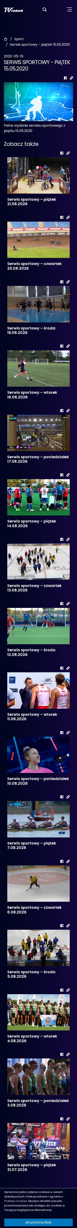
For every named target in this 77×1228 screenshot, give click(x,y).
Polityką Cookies (15, 1201)
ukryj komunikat (38, 1222)
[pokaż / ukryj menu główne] (69, 9)
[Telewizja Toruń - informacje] (13, 9)
